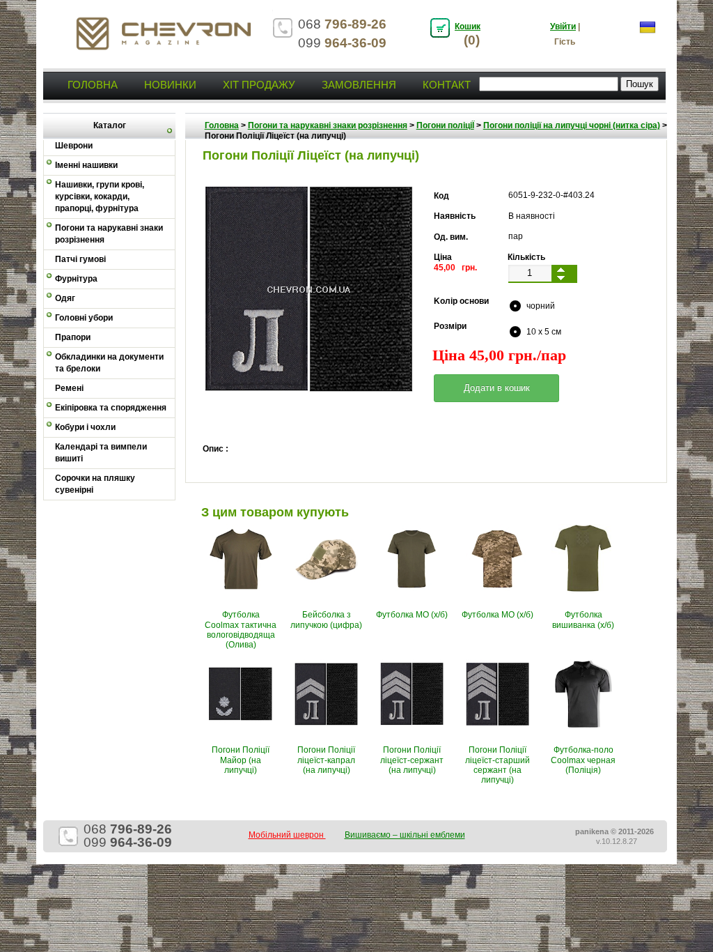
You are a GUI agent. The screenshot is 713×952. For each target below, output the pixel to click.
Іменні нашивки (86, 165)
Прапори (73, 337)
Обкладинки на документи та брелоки (109, 363)
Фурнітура (76, 279)
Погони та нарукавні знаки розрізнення (109, 234)
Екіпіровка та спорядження (110, 408)
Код (441, 196)
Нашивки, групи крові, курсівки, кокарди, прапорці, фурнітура (99, 196)
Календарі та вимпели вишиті (101, 452)
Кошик (467, 26)
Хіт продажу (259, 85)
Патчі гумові (80, 259)
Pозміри (450, 326)
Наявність (455, 216)
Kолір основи (461, 301)
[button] (496, 388)
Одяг (65, 298)
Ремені (69, 388)
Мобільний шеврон (287, 835)
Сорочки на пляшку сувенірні (95, 484)
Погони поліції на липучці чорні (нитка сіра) (571, 125)
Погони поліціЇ (445, 125)
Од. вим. (451, 237)
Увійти (563, 26)
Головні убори (84, 318)
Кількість (526, 257)
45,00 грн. (455, 267)
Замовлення (359, 85)
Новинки (170, 85)
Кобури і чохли (85, 427)
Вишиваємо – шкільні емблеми (405, 835)
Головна (93, 85)
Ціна (443, 257)
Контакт (447, 85)
